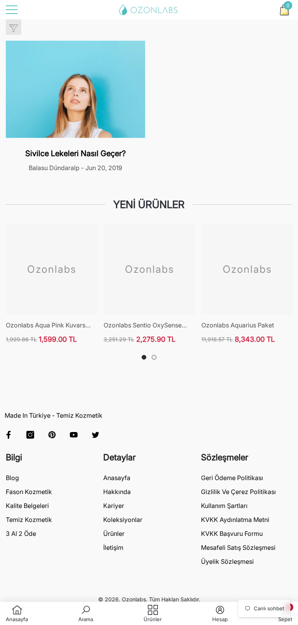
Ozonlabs (134, 599)
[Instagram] (30, 434)
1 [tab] (144, 357)
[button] (284, 9)
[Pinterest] (52, 434)
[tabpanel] (51, 283)
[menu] (11, 9)
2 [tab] (154, 357)
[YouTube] (73, 434)
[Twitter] (95, 434)
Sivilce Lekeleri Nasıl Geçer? (75, 153)
